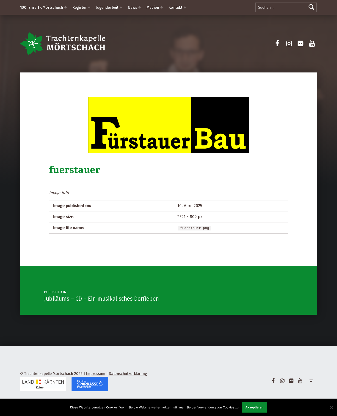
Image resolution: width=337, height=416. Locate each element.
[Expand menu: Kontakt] (185, 7)
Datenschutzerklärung (128, 374)
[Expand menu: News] (139, 7)
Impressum (95, 374)
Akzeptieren (254, 407)
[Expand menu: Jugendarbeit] (121, 7)
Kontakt (175, 7)
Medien (152, 7)
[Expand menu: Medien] (161, 7)
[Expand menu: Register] (89, 7)
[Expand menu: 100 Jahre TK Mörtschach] (65, 7)
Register (79, 7)
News (132, 7)
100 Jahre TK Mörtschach (41, 7)
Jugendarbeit (107, 7)
